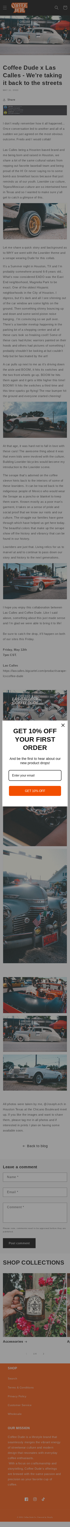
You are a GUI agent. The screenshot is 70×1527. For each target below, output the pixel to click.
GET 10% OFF (35, 791)
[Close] (63, 725)
